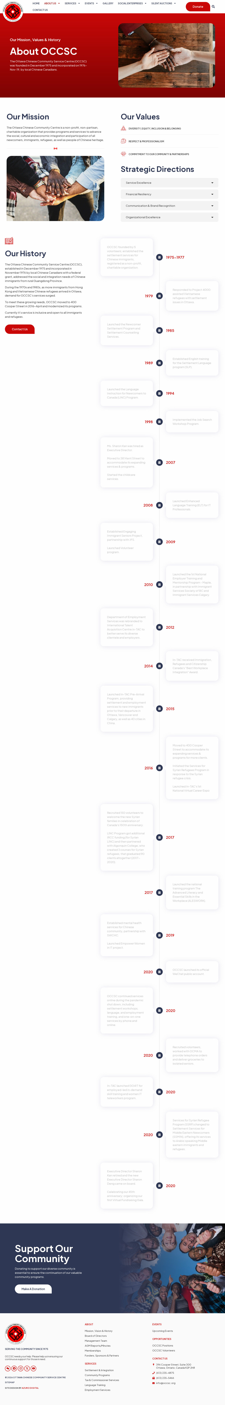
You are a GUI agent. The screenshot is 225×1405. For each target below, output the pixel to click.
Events (89, 3)
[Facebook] (14, 1368)
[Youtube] (33, 1368)
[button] (213, 6)
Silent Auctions (161, 3)
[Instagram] (20, 1368)
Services (70, 3)
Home (36, 3)
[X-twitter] (27, 1368)
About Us (50, 3)
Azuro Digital (30, 1388)
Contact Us (40, 9)
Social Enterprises (130, 3)
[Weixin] (8, 1368)
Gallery (108, 3)
